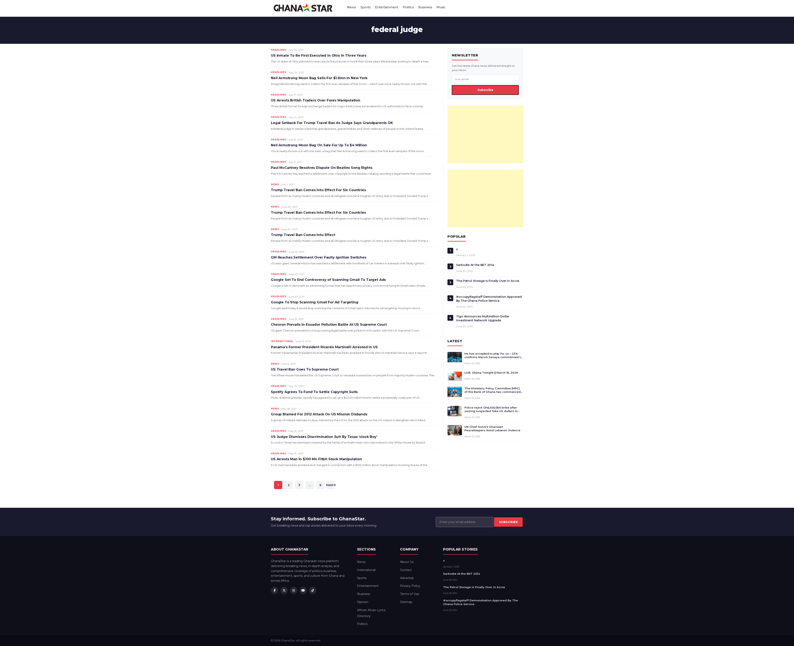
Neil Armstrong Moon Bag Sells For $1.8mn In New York (319, 78)
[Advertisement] (485, 134)
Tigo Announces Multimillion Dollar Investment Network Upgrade (482, 318)
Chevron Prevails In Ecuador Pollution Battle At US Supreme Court (329, 325)
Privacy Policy (410, 586)
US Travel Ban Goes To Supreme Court (304, 369)
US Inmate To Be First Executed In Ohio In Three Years (318, 55)
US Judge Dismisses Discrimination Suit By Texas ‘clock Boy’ (324, 437)
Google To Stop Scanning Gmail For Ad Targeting (314, 302)
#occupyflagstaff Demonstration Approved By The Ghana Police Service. (489, 299)
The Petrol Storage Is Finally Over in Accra (487, 281)
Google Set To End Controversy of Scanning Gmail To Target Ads (328, 280)
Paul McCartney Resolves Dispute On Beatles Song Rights (321, 168)
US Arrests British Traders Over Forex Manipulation (315, 100)
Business (425, 7)
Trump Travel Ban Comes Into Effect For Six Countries (318, 190)
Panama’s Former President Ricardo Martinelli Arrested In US (324, 347)
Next (330, 485)
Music (441, 7)
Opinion (362, 602)
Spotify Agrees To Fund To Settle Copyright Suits (314, 392)
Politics (408, 7)
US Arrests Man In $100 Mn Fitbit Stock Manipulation (316, 459)
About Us (407, 562)
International (282, 341)
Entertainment (386, 7)
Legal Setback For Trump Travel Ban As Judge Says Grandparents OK (332, 123)
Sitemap (406, 602)
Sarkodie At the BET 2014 (475, 265)
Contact (406, 570)
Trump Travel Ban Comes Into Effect (303, 235)
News (351, 7)
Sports (365, 7)
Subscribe (485, 90)
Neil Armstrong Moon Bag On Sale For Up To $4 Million (319, 145)
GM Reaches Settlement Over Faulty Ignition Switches (318, 257)
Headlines (278, 49)
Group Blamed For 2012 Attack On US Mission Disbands (319, 414)
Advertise (407, 578)
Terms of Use (409, 594)
